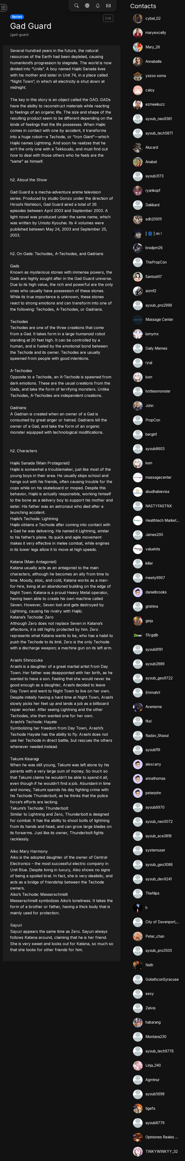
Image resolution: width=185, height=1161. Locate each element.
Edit (108, 18)
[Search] (76, 5)
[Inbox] (108, 5)
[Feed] (87, 5)
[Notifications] (97, 5)
